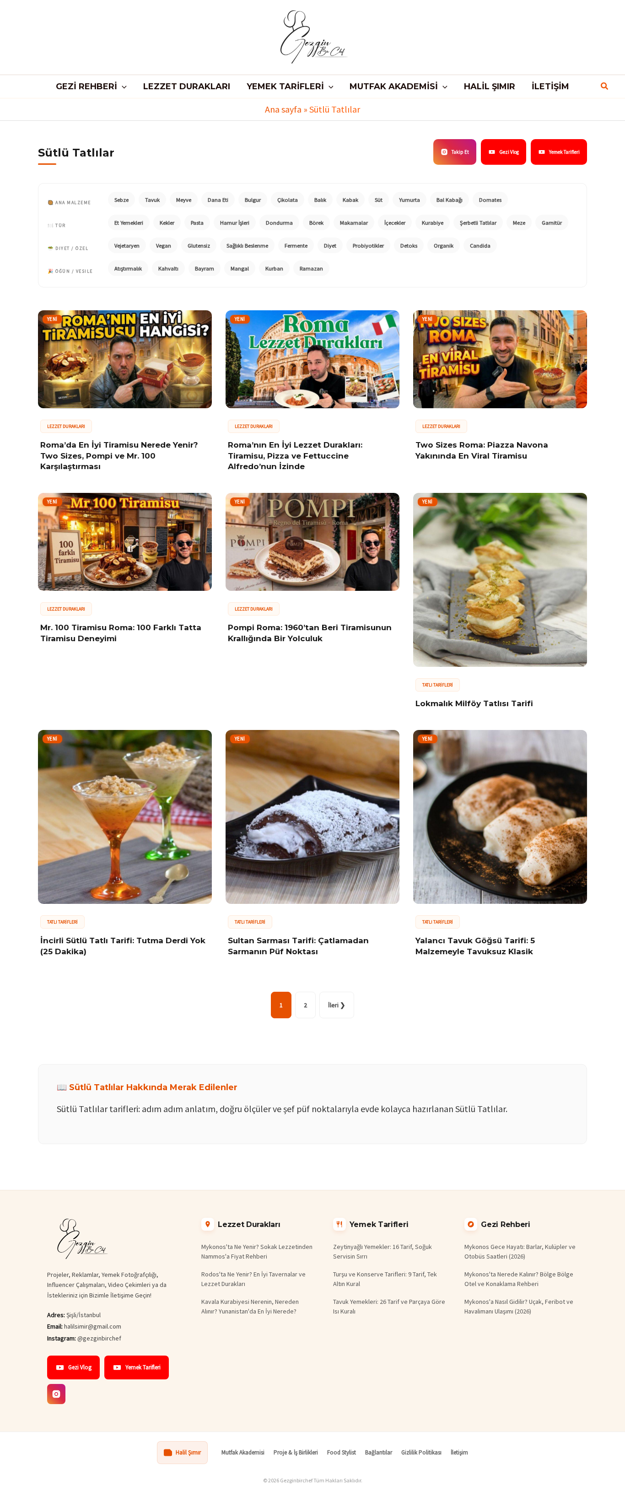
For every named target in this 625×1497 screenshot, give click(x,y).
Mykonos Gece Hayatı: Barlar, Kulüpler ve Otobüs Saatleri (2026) (520, 1251)
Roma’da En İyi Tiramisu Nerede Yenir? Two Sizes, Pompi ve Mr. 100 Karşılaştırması (119, 455)
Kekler (167, 222)
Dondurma (279, 222)
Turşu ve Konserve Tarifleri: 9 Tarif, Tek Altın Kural (385, 1279)
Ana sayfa (283, 109)
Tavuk (152, 199)
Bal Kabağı (449, 199)
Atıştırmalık (128, 268)
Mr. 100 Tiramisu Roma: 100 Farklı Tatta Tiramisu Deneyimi (120, 633)
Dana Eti (218, 199)
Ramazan (311, 268)
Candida (480, 245)
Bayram (204, 268)
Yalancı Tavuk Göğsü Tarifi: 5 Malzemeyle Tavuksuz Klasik (475, 946)
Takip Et (460, 152)
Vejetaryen (127, 245)
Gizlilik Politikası (421, 1452)
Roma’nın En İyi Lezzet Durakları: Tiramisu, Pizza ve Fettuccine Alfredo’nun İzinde (295, 455)
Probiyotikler (368, 245)
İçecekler (394, 222)
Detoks (408, 245)
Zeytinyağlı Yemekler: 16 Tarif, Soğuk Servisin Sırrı (382, 1251)
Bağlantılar (378, 1452)
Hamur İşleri (234, 222)
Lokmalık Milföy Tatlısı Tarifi (474, 703)
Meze (519, 222)
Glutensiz (199, 245)
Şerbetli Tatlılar (478, 222)
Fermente (296, 245)
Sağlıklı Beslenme (247, 245)
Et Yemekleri (128, 222)
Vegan (163, 245)
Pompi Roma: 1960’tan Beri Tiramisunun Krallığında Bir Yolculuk (310, 633)
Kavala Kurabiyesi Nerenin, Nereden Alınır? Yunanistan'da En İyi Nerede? (250, 1306)
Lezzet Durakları (66, 426)
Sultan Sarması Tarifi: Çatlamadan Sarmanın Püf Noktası (298, 946)
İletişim (459, 1452)
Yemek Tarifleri (564, 152)
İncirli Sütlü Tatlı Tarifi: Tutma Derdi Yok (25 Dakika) (122, 946)
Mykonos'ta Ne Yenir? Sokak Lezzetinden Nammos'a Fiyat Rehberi (256, 1251)
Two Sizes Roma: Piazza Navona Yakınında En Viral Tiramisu (481, 450)
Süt (379, 199)
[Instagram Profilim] (56, 1394)
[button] (122, 86)
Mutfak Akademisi (242, 1452)
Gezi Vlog (509, 152)
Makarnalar (354, 222)
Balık (320, 199)
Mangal (240, 268)
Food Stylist (341, 1452)
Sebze (121, 199)
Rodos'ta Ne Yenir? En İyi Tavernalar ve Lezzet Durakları (253, 1279)
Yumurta (409, 199)
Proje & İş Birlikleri (296, 1452)
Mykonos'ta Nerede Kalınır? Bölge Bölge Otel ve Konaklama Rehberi (518, 1279)
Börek (316, 222)
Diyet (330, 245)
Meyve (183, 199)
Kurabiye (432, 222)
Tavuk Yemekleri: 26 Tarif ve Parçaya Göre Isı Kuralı (389, 1306)
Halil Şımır (188, 1452)
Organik (443, 245)
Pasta (197, 222)
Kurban (274, 268)
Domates (490, 199)
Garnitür (552, 222)
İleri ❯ (336, 1005)
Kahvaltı (168, 268)
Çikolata (287, 199)
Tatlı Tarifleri (437, 685)
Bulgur (253, 199)
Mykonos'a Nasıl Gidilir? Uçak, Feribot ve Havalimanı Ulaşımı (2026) (518, 1306)
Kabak (350, 199)
